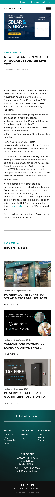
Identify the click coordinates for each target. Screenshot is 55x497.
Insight (7, 437)
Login (23, 440)
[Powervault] (15, 8)
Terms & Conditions (33, 489)
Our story (8, 434)
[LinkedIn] (32, 485)
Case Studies (10, 440)
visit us (22, 206)
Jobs (40, 434)
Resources (44, 430)
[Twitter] (27, 485)
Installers (46, 2)
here (13, 206)
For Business (33, 2)
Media (41, 437)
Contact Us (43, 440)
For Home (21, 2)
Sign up (24, 437)
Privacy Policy (19, 489)
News (6, 443)
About (7, 430)
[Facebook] (22, 485)
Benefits (24, 434)
